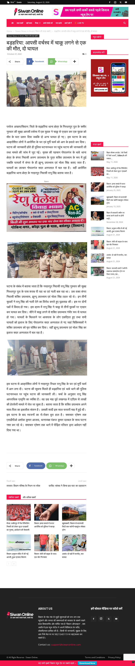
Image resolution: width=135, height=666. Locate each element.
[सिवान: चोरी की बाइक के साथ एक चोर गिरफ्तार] (46, 539)
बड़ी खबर (29, 23)
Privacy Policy (114, 653)
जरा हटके (59, 23)
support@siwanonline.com (66, 640)
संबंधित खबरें (14, 493)
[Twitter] (120, 2)
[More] (74, 61)
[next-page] (14, 560)
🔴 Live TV (79, 23)
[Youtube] (125, 2)
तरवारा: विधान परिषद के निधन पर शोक (23, 482)
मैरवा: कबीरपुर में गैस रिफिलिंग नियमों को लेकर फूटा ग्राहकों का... (117, 171)
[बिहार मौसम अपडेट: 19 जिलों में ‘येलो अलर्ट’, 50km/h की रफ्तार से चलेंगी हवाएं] (97, 155)
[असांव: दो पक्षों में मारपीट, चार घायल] (74, 539)
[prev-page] (9, 560)
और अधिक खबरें (29, 493)
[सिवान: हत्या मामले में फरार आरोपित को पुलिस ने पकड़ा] (46, 508)
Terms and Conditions (95, 653)
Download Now (87, 663)
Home (9, 31)
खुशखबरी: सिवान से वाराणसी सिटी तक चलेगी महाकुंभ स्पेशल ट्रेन (73, 523)
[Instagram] (115, 2)
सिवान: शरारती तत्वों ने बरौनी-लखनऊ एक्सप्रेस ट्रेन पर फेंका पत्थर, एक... (117, 271)
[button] (124, 23)
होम (13, 23)
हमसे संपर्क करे (48, 23)
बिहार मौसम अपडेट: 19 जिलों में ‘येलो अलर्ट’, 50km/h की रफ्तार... (117, 155)
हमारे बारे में (68, 23)
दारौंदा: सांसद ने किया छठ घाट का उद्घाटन (67, 482)
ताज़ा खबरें (20, 23)
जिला (36, 23)
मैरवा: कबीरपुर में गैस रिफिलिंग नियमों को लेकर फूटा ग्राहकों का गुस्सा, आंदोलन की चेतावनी (18, 523)
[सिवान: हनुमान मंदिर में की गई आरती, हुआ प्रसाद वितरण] (19, 539)
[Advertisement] (46, 116)
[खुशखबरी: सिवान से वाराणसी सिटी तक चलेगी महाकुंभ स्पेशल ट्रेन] (74, 508)
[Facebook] (109, 2)
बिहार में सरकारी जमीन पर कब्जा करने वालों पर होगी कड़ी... (115, 216)
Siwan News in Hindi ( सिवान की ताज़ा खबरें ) (33, 31)
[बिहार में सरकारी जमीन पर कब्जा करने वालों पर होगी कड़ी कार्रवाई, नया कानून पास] (97, 215)
